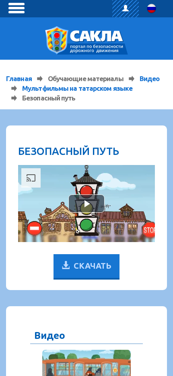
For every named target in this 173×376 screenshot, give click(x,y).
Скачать (92, 265)
